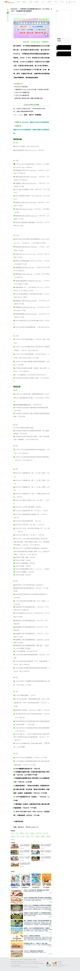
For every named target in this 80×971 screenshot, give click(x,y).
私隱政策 (34, 959)
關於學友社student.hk (15, 959)
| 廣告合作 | (22, 959)
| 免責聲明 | (30, 959)
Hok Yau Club (17, 965)
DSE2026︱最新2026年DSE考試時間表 (35, 122)
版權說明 (26, 959)
